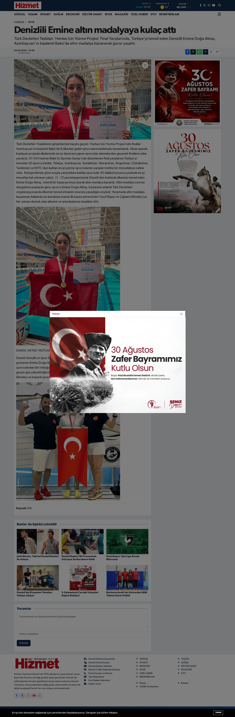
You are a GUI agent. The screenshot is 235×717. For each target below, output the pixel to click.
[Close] (181, 313)
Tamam (218, 712)
